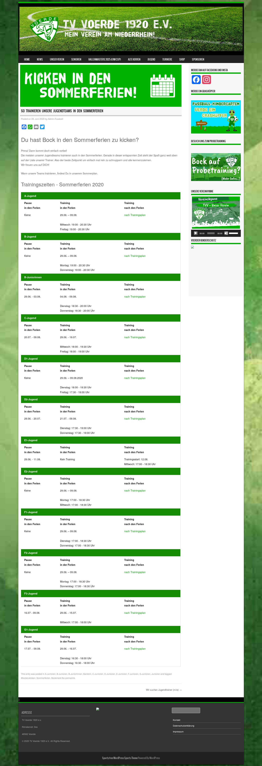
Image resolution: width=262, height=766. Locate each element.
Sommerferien (43, 677)
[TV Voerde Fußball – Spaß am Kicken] (131, 50)
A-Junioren (50, 673)
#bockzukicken (28, 677)
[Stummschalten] (226, 233)
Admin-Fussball (55, 118)
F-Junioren (133, 673)
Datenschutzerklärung (183, 725)
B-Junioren (62, 673)
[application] (216, 233)
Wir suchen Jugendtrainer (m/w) (164, 689)
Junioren (155, 673)
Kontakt (176, 719)
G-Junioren (145, 673)
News (40, 59)
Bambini (87, 673)
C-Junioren (97, 673)
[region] (216, 117)
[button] (216, 117)
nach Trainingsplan (135, 215)
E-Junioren (121, 673)
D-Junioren (109, 673)
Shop (182, 59)
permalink (70, 677)
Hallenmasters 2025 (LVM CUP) (104, 59)
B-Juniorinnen (75, 673)
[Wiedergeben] (195, 233)
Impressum (178, 731)
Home (27, 59)
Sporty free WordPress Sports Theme (120, 758)
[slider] (234, 233)
